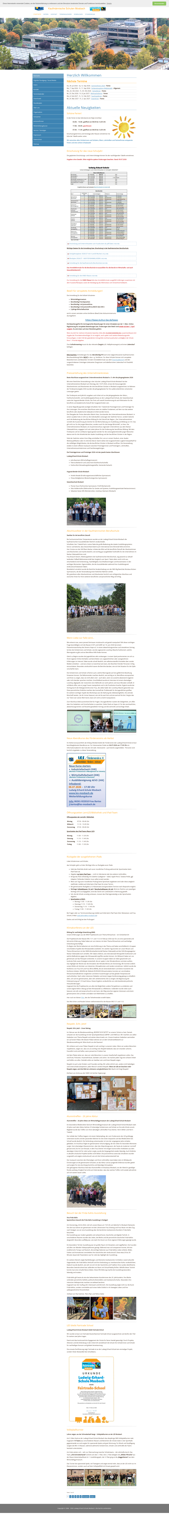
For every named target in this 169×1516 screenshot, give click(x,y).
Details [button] (109, 3)
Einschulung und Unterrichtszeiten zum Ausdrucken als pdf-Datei (94, 244)
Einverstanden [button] (159, 3)
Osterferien (95, 99)
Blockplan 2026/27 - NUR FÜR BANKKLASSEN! (88, 258)
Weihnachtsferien (96, 93)
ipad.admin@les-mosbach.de (87, 915)
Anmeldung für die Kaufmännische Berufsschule (88, 263)
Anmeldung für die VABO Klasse (83, 276)
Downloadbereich (118, 360)
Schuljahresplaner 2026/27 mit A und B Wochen (88, 254)
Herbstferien (96, 91)
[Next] (165, 66)
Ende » (92, 1497)
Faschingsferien (96, 96)
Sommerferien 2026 (98, 86)
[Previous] (162, 66)
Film (82, 997)
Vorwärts (86, 1497)
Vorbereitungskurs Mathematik (101, 88)
